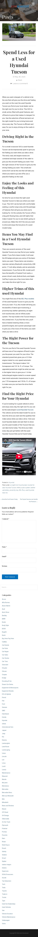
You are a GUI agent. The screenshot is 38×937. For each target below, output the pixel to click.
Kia (3, 737)
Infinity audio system (23, 487)
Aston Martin (6, 606)
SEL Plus (22, 490)
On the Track (6, 822)
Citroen (4, 671)
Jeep (3, 733)
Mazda (4, 779)
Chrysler (4, 668)
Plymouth (5, 825)
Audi (3, 609)
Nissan (4, 809)
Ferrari (4, 697)
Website (4, 566)
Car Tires (5, 661)
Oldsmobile (5, 819)
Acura (4, 599)
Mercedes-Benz (7, 792)
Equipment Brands (8, 691)
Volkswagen (6, 920)
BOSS (4, 629)
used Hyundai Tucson (25, 410)
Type (3, 901)
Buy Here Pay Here (8, 638)
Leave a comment (20, 83)
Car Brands (5, 645)
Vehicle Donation (7, 914)
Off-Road (5, 812)
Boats (4, 622)
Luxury (4, 769)
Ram (3, 838)
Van (3, 910)
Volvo (4, 923)
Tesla (3, 887)
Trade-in (4, 894)
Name (4, 547)
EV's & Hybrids (6, 694)
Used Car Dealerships (8, 904)
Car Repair (5, 651)
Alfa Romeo (6, 602)
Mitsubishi (5, 802)
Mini (3, 799)
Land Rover (5, 746)
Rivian (4, 842)
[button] (33, 4)
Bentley (4, 615)
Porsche (4, 835)
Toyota (4, 891)
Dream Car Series (7, 684)
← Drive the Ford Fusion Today (9, 499)
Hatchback (5, 714)
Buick (3, 635)
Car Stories (5, 658)
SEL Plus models (27, 299)
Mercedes (5, 789)
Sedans (4, 855)
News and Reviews (8, 805)
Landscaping (6, 750)
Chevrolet (5, 665)
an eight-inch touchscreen (18, 485)
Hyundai (11, 482)
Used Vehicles (6, 907)
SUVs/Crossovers (7, 874)
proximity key (14, 490)
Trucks (4, 897)
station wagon (6, 864)
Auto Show (5, 612)
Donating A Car (7, 681)
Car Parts (5, 648)
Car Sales (5, 655)
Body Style (5, 625)
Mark (20, 80)
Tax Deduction (6, 881)
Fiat (3, 701)
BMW (3, 619)
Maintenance (6, 773)
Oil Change (5, 815)
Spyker (4, 861)
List (3, 760)
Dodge (4, 678)
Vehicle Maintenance (8, 917)
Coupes (4, 674)
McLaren (5, 783)
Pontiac (4, 832)
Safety (4, 851)
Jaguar (4, 730)
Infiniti (4, 724)
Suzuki (4, 878)
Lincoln (4, 756)
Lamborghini (6, 743)
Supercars (5, 871)
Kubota (4, 740)
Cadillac (4, 642)
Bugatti (4, 632)
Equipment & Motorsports (10, 688)
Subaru (4, 868)
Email (4, 556)
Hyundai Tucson (11, 487)
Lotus (4, 763)
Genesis (4, 707)
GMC (3, 710)
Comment (5, 519)
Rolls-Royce (6, 845)
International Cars (7, 727)
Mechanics (5, 786)
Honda (4, 717)
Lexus (4, 753)
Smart (4, 858)
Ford (3, 704)
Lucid (3, 766)
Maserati (5, 776)
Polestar (4, 828)
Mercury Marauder (8, 796)
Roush (4, 848)
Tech (3, 884)
